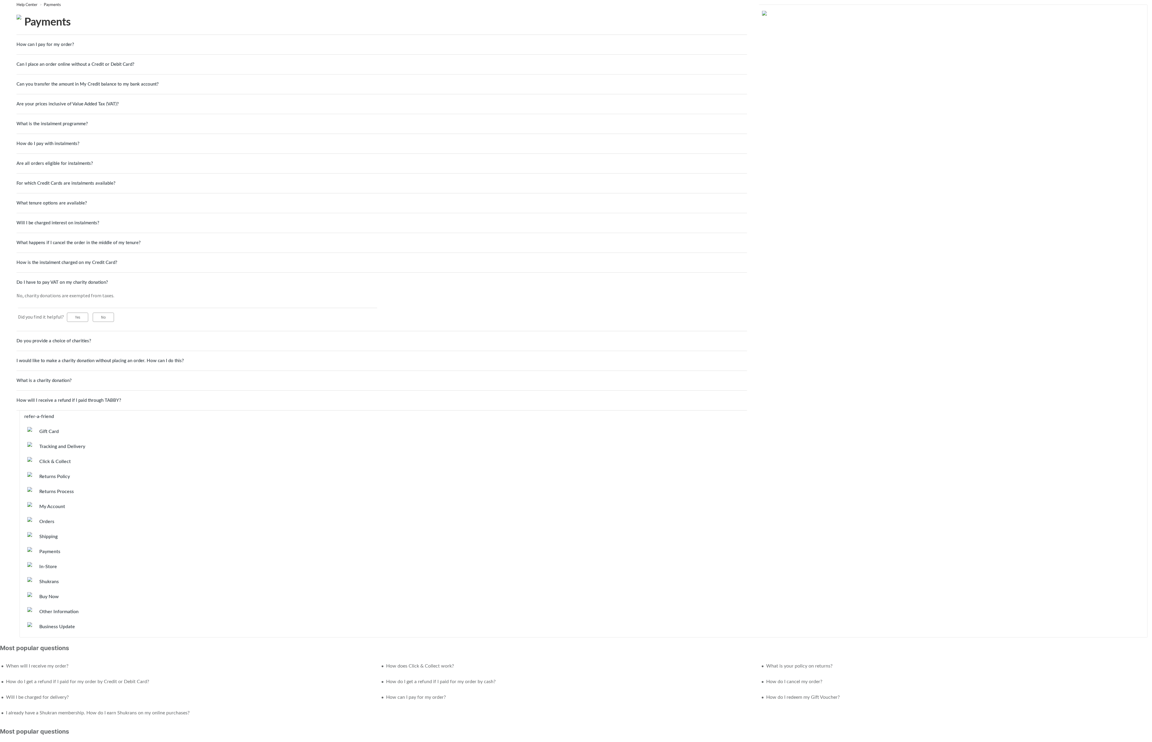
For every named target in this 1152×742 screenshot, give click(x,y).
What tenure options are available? (51, 203)
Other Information (59, 611)
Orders (46, 521)
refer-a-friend (39, 416)
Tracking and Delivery (62, 446)
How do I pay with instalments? (48, 143)
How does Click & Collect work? (420, 666)
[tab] (381, 44)
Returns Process (56, 491)
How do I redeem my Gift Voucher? (803, 697)
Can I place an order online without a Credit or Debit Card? (75, 64)
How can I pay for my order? (45, 44)
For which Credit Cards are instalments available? (66, 183)
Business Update (57, 626)
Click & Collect (55, 461)
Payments (52, 5)
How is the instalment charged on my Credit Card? (66, 262)
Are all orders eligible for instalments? (54, 163)
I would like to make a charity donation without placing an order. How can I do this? (100, 361)
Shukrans (49, 581)
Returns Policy (54, 476)
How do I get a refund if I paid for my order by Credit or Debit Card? (77, 681)
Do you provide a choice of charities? (53, 341)
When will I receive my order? (37, 666)
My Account (52, 506)
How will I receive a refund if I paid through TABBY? (68, 400)
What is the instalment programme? (52, 124)
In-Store (48, 566)
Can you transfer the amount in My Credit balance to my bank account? (87, 84)
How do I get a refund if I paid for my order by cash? (441, 681)
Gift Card (49, 431)
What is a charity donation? (44, 380)
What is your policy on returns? (799, 666)
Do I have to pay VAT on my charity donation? (62, 282)
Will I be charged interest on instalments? (57, 223)
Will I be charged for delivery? (37, 697)
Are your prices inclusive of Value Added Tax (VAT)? (67, 104)
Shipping (48, 536)
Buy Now (49, 596)
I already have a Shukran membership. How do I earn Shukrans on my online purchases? (98, 712)
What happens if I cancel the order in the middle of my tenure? (78, 243)
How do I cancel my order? (794, 681)
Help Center (27, 5)
